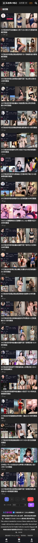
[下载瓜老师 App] (31, 3)
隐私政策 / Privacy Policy (12, 535)
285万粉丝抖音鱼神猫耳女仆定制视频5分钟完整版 (18, 198)
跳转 (31, 505)
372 (24, 499)
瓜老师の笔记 (11, 3)
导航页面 (30, 535)
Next (30, 499)
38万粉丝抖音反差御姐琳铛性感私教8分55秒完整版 (19, 127)
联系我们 (23, 535)
